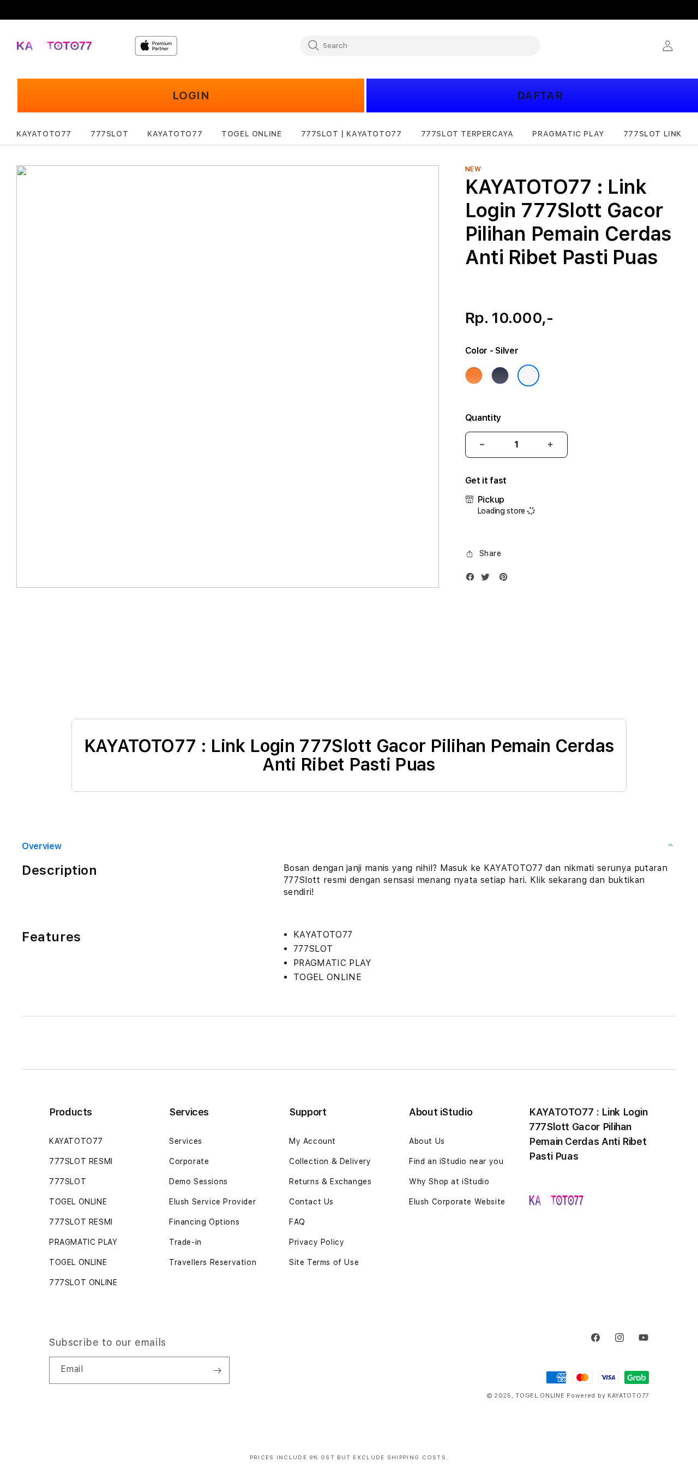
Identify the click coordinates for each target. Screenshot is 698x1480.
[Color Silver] (528, 375)
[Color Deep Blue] (500, 375)
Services (185, 1141)
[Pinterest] (506, 579)
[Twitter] (488, 579)
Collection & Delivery (330, 1161)
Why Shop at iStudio (449, 1181)
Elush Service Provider (212, 1201)
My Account (312, 1141)
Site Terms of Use (324, 1262)
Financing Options (204, 1222)
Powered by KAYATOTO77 (608, 1395)
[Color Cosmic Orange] (474, 375)
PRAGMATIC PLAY (83, 1242)
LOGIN (191, 95)
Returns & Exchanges (330, 1181)
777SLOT (67, 1181)
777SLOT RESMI (81, 1161)
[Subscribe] (217, 1370)
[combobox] (420, 45)
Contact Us (311, 1201)
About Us (427, 1141)
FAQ (297, 1222)
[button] (43, 134)
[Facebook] (472, 579)
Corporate (189, 1161)
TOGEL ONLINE (78, 1201)
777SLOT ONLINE (83, 1282)
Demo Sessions (198, 1181)
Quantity (483, 418)
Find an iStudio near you (456, 1161)
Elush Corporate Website (457, 1201)
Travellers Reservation (212, 1262)
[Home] (54, 46)
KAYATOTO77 (76, 1141)
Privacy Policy (316, 1242)
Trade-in (185, 1242)
